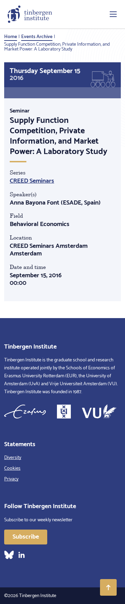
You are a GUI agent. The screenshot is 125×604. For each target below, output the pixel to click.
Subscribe (25, 537)
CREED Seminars (32, 181)
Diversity (12, 458)
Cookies (12, 468)
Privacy (11, 479)
